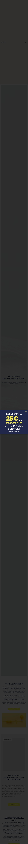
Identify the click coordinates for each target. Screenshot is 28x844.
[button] (26, 412)
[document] (14, 422)
